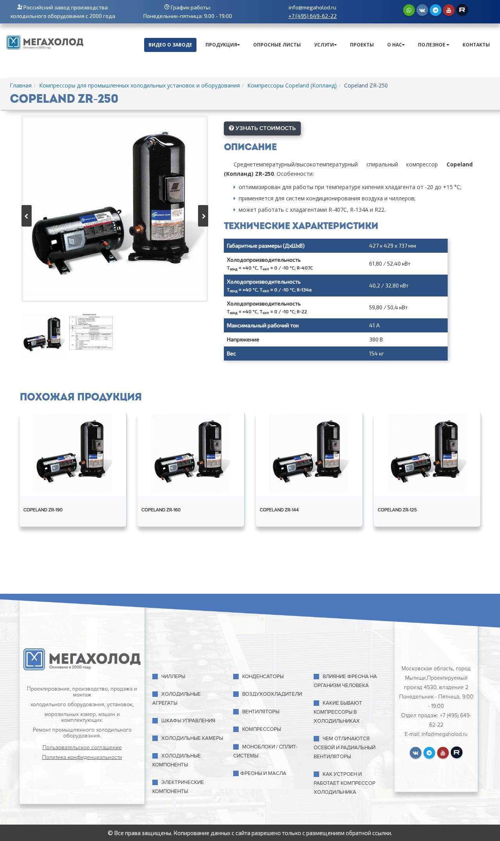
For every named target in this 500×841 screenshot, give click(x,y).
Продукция (221, 44)
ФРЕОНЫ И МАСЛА (263, 773)
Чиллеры (173, 676)
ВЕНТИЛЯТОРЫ (260, 712)
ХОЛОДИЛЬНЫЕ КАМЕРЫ (192, 738)
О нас (394, 44)
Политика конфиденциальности (82, 757)
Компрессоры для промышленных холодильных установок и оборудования (139, 85)
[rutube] (462, 10)
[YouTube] (449, 10)
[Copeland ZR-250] (114, 209)
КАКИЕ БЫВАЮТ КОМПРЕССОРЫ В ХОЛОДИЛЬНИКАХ (338, 712)
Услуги (324, 44)
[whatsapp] (409, 10)
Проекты (362, 44)
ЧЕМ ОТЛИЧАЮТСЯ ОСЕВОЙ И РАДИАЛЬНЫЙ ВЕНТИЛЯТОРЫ (344, 748)
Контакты (476, 44)
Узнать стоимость (265, 128)
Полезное (432, 44)
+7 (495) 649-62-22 (312, 15)
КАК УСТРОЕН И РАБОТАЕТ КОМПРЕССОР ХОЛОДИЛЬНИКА (344, 783)
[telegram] (435, 10)
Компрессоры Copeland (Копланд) (292, 85)
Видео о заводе (170, 44)
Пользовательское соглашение (82, 747)
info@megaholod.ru (312, 7)
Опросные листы (277, 44)
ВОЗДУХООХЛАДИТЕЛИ (272, 694)
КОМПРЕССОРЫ (261, 729)
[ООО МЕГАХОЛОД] (45, 41)
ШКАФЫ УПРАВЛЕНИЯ (188, 721)
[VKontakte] (422, 10)
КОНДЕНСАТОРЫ (263, 676)
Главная (21, 85)
